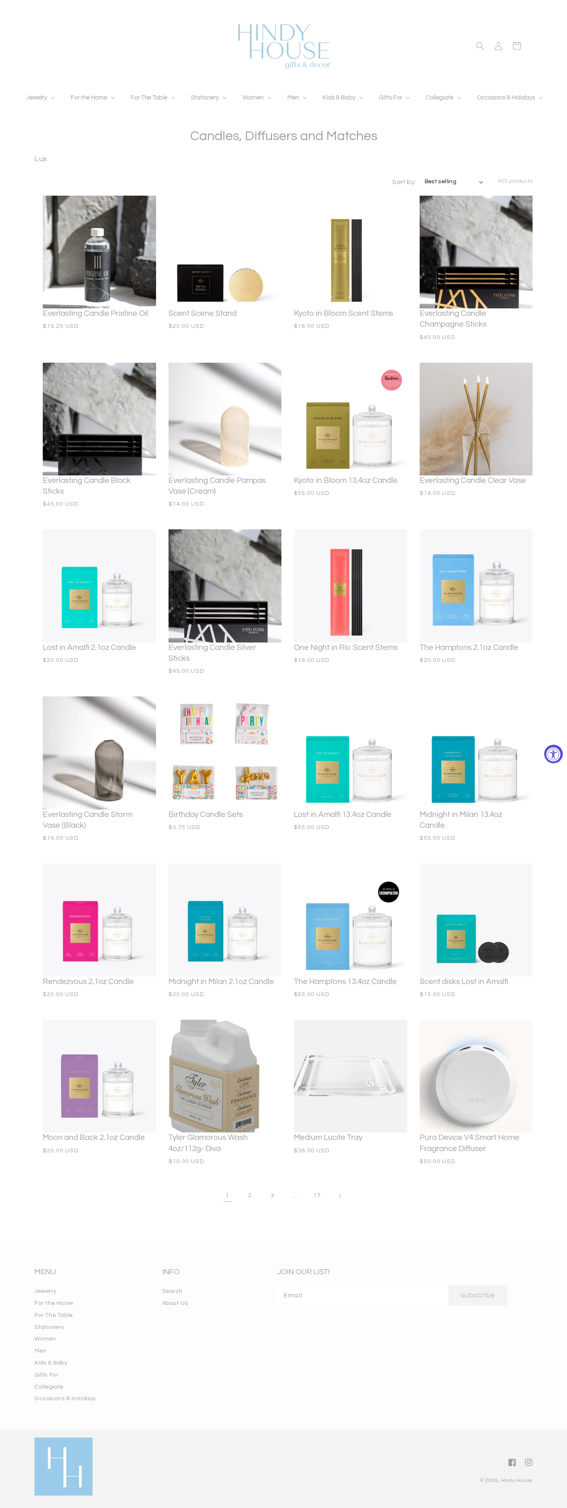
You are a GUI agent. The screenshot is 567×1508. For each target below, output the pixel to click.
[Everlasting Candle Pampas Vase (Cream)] (225, 419)
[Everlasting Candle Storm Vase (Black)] (99, 753)
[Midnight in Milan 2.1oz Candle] (225, 920)
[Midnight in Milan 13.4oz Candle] (476, 753)
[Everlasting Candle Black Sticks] (99, 419)
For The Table (53, 1315)
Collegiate (49, 1387)
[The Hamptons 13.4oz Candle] (350, 920)
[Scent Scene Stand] (225, 252)
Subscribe (478, 1295)
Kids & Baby (51, 1363)
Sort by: (404, 182)
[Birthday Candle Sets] (225, 753)
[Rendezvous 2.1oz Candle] (99, 920)
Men (40, 1351)
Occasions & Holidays (65, 1398)
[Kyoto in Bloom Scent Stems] (350, 252)
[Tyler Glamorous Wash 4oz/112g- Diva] (225, 1076)
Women (45, 1339)
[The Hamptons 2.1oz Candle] (476, 585)
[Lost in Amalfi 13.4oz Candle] (350, 753)
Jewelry (45, 1291)
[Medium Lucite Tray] (350, 1076)
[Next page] (339, 1196)
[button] (39, 98)
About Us (175, 1303)
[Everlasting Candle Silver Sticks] (225, 585)
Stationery (49, 1327)
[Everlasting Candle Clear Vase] (476, 419)
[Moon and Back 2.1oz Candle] (99, 1076)
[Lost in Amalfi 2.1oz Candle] (99, 585)
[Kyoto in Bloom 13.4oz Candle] (350, 419)
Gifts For (46, 1375)
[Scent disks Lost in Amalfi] (476, 920)
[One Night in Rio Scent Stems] (350, 585)
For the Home (53, 1303)
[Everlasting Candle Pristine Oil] (99, 252)
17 (316, 1195)
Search (172, 1291)
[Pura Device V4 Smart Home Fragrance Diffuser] (476, 1076)
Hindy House (517, 1480)
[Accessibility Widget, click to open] (553, 754)
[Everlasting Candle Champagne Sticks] (476, 252)
